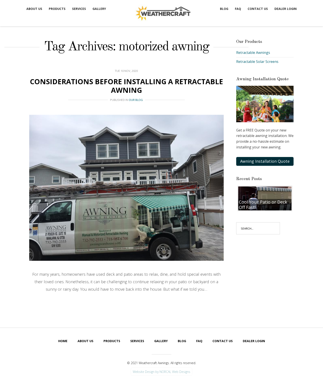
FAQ (238, 9)
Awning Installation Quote (265, 161)
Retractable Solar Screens (257, 61)
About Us (34, 9)
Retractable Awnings (253, 52)
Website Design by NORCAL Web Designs (161, 372)
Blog (224, 9)
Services (79, 9)
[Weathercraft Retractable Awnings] (163, 12)
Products (57, 9)
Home (62, 341)
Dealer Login (285, 9)
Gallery (99, 9)
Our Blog (136, 100)
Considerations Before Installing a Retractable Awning (126, 86)
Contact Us (258, 9)
